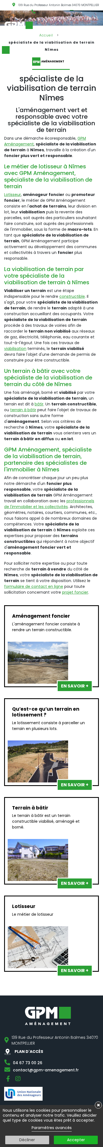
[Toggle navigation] (99, 26)
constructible (72, 296)
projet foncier (75, 592)
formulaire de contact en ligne (33, 586)
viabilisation (15, 348)
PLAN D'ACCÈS (28, 1051)
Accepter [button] (76, 1140)
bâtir (39, 404)
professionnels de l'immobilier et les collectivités (49, 503)
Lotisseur (12, 194)
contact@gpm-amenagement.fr (46, 1070)
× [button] (98, 1105)
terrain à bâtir (23, 410)
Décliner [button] (27, 1140)
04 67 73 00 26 (27, 1063)
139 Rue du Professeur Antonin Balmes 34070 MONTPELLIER (58, 5)
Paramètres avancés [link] (52, 1127)
